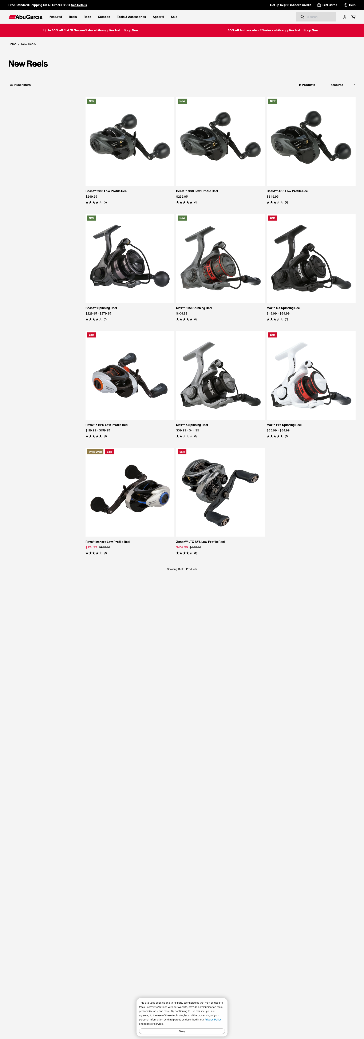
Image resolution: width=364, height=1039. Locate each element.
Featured (56, 17)
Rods (87, 17)
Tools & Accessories (131, 17)
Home (12, 44)
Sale (174, 17)
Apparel (158, 17)
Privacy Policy (213, 1019)
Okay (182, 1031)
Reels (73, 17)
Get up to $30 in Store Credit (290, 5)
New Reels (28, 44)
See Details (79, 5)
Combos (104, 17)
